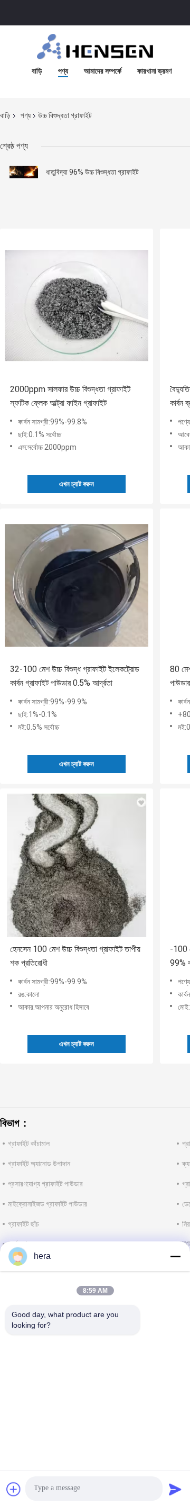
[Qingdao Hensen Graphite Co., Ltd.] (95, 46)
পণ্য (63, 71)
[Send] (175, 1489)
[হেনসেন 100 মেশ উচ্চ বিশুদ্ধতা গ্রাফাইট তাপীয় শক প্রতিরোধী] (76, 865)
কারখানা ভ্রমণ (154, 71)
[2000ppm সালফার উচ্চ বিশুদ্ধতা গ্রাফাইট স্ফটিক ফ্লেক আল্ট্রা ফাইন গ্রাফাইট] (76, 305)
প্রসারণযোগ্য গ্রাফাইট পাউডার (45, 1184)
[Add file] (13, 1489)
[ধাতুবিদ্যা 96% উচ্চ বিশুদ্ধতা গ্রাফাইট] (24, 172)
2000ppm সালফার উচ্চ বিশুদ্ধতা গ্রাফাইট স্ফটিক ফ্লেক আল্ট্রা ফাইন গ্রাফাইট (70, 396)
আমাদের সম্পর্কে (102, 71)
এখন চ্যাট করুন (76, 484)
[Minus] (175, 1256)
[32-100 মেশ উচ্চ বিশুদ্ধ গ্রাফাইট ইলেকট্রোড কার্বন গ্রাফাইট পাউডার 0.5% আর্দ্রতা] (76, 585)
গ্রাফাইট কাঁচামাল (29, 1143)
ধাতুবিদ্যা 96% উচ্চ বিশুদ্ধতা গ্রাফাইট (92, 172)
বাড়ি (37, 71)
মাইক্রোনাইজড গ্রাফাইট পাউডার (47, 1204)
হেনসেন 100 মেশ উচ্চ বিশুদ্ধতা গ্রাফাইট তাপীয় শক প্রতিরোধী (75, 956)
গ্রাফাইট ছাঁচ (23, 1224)
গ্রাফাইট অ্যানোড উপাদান (39, 1163)
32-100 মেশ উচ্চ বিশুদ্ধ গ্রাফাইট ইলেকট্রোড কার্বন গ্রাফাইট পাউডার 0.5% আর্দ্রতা (74, 676)
